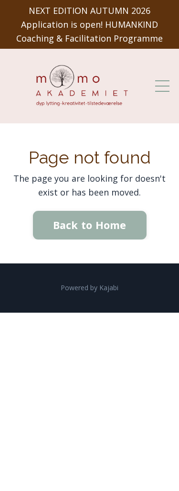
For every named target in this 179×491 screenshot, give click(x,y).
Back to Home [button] (89, 225)
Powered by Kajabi (89, 287)
